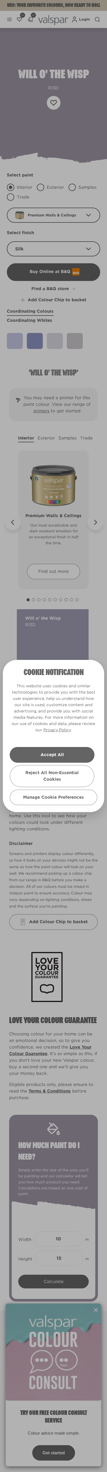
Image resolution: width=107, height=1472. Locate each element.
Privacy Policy (57, 730)
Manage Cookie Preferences (53, 797)
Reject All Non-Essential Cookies (52, 776)
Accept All (52, 754)
